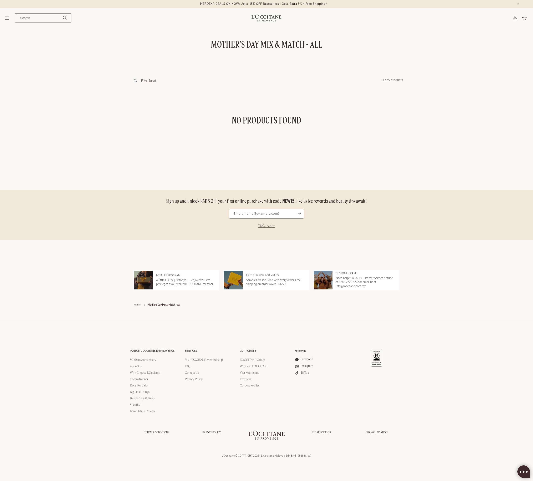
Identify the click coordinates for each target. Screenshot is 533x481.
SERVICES (191, 351)
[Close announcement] (518, 4)
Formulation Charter (142, 411)
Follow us (300, 351)
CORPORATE (248, 351)
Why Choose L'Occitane (145, 372)
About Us (136, 366)
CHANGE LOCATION (376, 432)
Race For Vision (139, 385)
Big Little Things (139, 392)
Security (135, 405)
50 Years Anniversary (143, 360)
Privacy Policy (194, 379)
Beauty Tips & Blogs (142, 398)
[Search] (64, 18)
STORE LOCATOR (321, 432)
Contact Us (192, 372)
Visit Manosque (249, 372)
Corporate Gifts (249, 385)
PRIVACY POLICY (211, 432)
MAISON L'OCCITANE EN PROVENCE (152, 351)
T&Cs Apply (266, 226)
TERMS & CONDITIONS (156, 432)
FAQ (188, 366)
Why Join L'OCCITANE (254, 366)
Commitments (139, 379)
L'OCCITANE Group (252, 360)
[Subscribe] (299, 214)
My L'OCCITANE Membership (204, 360)
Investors (245, 379)
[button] (7, 17)
